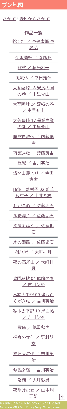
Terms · (47, 407)
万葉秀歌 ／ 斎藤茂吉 (33, 153)
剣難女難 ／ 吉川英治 (33, 370)
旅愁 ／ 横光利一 (33, 67)
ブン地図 (12, 4)
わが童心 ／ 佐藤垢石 (33, 205)
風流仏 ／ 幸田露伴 (33, 78)
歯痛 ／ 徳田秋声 (33, 327)
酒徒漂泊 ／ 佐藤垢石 (33, 215)
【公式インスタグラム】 (38, 403)
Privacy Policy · (34, 407)
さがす (9, 18)
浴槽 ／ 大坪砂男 (33, 380)
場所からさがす (35, 18)
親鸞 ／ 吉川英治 (33, 163)
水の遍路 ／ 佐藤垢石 (33, 242)
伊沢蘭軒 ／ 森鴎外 (33, 57)
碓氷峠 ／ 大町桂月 (33, 252)
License (56, 407)
